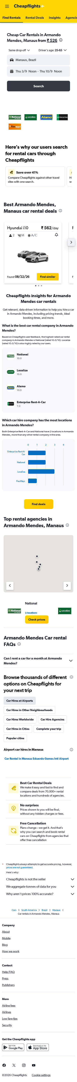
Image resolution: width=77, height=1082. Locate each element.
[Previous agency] (10, 586)
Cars (14, 910)
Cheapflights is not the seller (26, 879)
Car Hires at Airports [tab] (19, 700)
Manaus (56, 910)
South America (29, 910)
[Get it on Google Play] (13, 1047)
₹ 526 (52, 40)
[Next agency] (67, 586)
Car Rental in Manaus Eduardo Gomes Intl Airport (37, 758)
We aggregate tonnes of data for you (31, 886)
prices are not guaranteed (19, 867)
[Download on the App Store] (38, 1047)
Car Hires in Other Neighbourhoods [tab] (29, 710)
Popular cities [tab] (15, 738)
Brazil (44, 910)
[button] (6, 6)
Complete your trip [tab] (48, 728)
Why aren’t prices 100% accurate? (29, 894)
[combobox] (19, 50)
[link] (38, 504)
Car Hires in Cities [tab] (17, 728)
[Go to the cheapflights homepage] (29, 6)
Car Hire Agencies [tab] (52, 719)
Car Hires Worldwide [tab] (20, 719)
